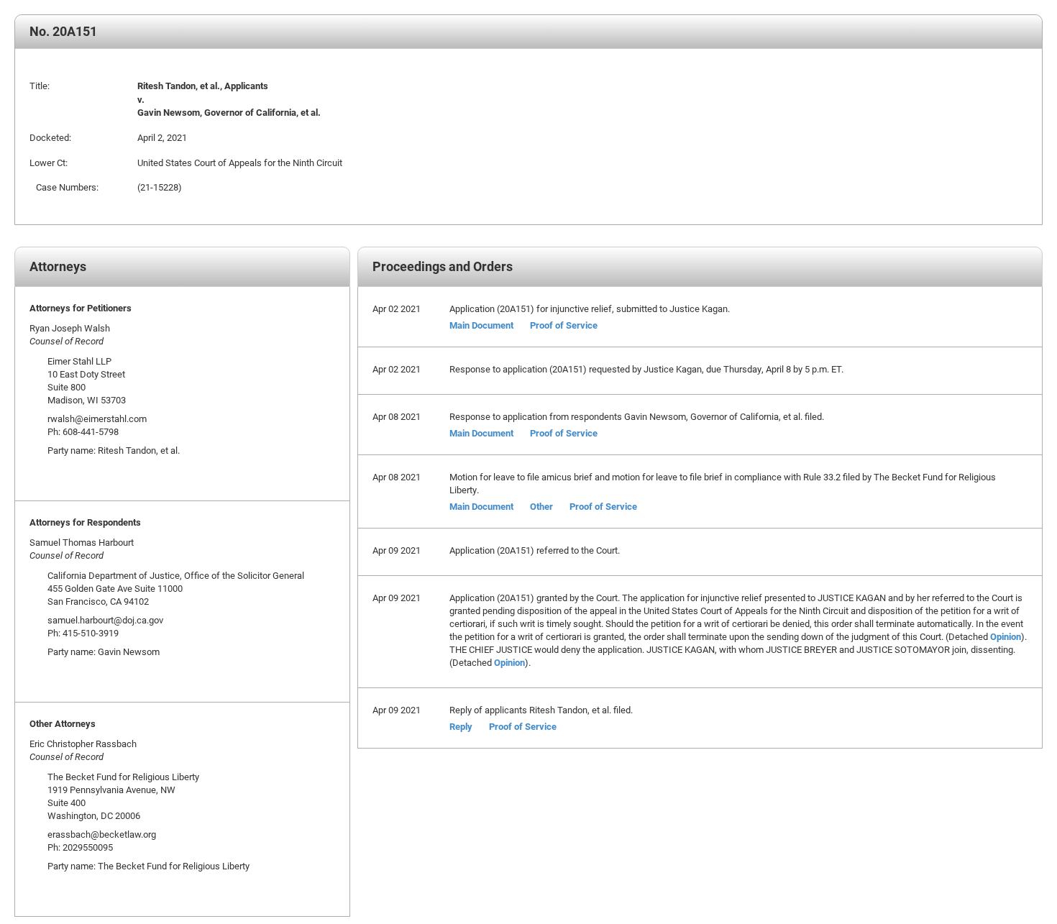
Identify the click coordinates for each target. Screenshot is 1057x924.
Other (541, 506)
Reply (460, 726)
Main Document (481, 325)
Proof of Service (564, 325)
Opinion (1005, 636)
